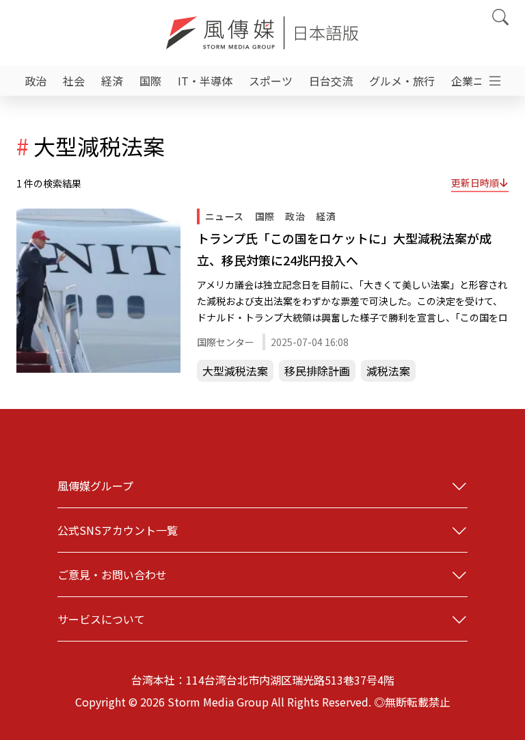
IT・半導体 (205, 80)
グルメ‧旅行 (402, 80)
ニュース (224, 216)
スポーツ (271, 80)
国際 (150, 80)
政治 (35, 80)
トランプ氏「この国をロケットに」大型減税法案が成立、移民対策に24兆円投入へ (344, 249)
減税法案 (388, 370)
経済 (112, 80)
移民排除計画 (317, 370)
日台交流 (331, 80)
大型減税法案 (235, 370)
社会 (74, 80)
